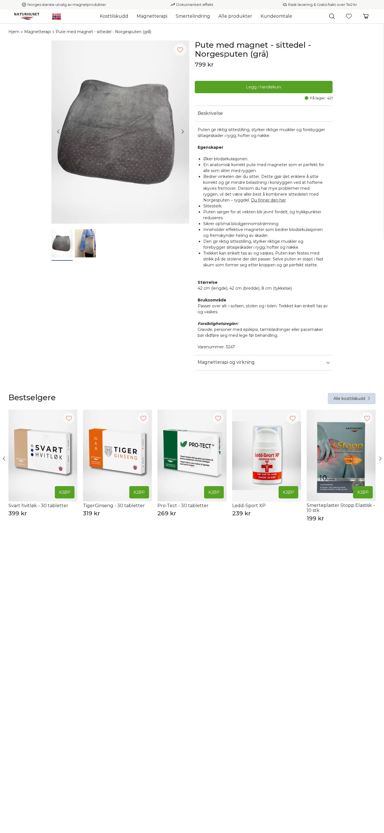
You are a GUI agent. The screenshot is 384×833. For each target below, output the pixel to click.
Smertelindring (193, 16)
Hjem (13, 31)
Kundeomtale (276, 16)
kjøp (64, 492)
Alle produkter (235, 16)
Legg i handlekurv (263, 87)
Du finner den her (268, 200)
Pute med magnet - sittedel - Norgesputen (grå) (103, 31)
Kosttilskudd (114, 16)
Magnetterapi (152, 16)
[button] (332, 16)
